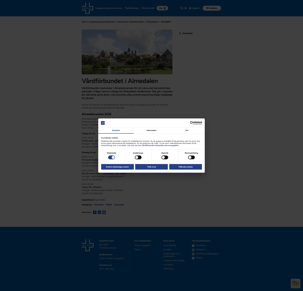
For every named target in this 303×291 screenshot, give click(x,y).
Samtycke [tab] (116, 130)
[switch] (138, 157)
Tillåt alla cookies (185, 167)
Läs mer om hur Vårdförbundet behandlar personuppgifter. (153, 145)
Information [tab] (151, 130)
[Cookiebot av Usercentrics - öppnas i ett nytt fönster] (191, 123)
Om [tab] (186, 130)
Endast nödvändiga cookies (117, 167)
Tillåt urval (151, 167)
